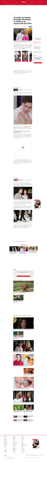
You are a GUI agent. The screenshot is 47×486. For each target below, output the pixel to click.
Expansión (14, 448)
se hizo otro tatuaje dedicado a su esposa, (24, 44)
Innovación (23, 451)
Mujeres (5, 450)
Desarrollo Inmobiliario (24, 444)
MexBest (5, 441)
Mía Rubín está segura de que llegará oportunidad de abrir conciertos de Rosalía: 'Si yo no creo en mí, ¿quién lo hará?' (37, 47)
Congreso (23, 439)
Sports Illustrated (15, 442)
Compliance (33, 457)
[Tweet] (29, 26)
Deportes (14, 439)
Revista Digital (36, 448)
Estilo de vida (5, 449)
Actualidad (5, 451)
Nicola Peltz (30, 44)
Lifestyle (14, 446)
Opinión (22, 441)
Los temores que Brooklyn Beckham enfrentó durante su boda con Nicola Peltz (14, 253)
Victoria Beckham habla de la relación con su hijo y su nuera (33, 252)
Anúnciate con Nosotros (39, 457)
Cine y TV (14, 440)
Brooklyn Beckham (16, 44)
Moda (19, 4)
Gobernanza (23, 449)
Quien (39, 455)
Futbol (13, 443)
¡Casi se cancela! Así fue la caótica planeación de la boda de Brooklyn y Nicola (25, 90)
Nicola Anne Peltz (25, 241)
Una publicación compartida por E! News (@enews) (23, 157)
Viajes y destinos (6, 443)
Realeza (12, 4)
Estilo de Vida (5, 445)
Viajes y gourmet (27, 4)
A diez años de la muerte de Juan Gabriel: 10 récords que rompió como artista (38, 52)
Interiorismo (23, 446)
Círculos (16, 4)
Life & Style (14, 437)
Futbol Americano (15, 444)
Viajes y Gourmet (15, 441)
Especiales (14, 436)
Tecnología (14, 451)
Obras (22, 443)
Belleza (22, 4)
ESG (13, 452)
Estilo (13, 438)
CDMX (22, 440)
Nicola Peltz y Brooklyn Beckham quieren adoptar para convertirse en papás (22, 253)
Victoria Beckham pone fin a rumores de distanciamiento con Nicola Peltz (24, 180)
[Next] (37, 248)
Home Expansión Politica (15, 449)
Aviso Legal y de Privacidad (27, 457)
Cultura (32, 4)
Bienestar (5, 444)
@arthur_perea (18, 43)
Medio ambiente (23, 448)
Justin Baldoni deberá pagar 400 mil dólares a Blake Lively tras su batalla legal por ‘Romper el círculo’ (38, 42)
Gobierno (23, 438)
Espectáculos (8, 4)
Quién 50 (40, 4)
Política (22, 437)
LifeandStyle (23, 436)
